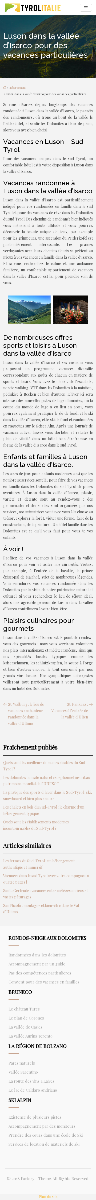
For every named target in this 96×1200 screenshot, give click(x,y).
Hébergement (17, 88)
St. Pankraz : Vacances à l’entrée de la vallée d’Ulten (69, 711)
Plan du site (48, 1196)
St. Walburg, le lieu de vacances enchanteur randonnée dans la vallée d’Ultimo (26, 714)
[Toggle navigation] (86, 8)
